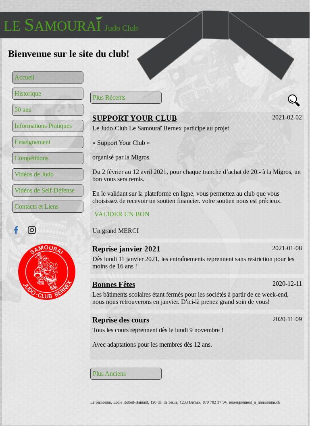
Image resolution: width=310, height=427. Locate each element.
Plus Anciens (109, 373)
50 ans (23, 109)
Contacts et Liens (36, 206)
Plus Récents (109, 97)
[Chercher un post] (294, 102)
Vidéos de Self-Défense (45, 190)
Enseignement (32, 141)
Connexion (47, 272)
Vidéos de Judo (34, 174)
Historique (28, 93)
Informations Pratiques (43, 125)
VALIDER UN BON (122, 214)
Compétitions (31, 158)
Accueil (24, 77)
